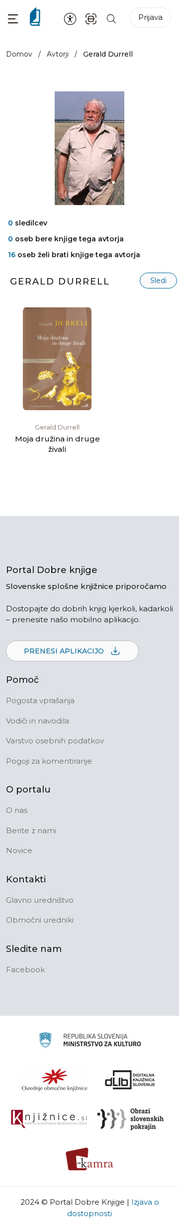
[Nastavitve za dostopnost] (70, 18)
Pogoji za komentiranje (49, 761)
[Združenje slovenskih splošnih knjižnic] (49, 1119)
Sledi (158, 280)
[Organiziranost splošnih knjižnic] (54, 1079)
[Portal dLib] (130, 1079)
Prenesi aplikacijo (65, 651)
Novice (19, 850)
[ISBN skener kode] (91, 18)
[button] (13, 18)
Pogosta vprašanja (40, 700)
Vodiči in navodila (37, 720)
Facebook (25, 969)
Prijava (150, 17)
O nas (16, 810)
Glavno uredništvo (40, 900)
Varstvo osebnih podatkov (55, 740)
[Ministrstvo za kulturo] (90, 1041)
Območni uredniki (40, 920)
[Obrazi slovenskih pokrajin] (130, 1119)
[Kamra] (90, 1159)
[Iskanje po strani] (111, 18)
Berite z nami (31, 830)
